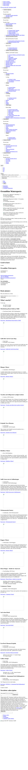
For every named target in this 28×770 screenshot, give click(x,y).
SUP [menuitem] (7, 101)
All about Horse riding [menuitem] (13, 109)
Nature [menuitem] (7, 133)
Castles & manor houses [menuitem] (11, 130)
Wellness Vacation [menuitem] (12, 59)
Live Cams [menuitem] (8, 160)
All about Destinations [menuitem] (10, 124)
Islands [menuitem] (7, 128)
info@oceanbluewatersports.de (7, 275)
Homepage (5, 185)
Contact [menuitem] (7, 163)
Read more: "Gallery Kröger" (7, 670)
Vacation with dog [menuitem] (9, 63)
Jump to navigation (7, 2)
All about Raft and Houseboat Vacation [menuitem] (16, 40)
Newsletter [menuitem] (8, 159)
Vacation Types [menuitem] (6, 17)
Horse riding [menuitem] (8, 105)
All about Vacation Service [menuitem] (11, 158)
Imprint (4, 716)
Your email (3, 693)
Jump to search (6, 3)
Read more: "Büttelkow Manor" (7, 461)
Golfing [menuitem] (7, 103)
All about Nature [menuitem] (11, 137)
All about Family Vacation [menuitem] (13, 30)
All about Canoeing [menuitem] (12, 97)
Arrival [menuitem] (7, 162)
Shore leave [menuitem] (8, 43)
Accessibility (5, 717)
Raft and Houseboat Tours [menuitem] (13, 42)
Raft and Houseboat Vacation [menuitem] (11, 36)
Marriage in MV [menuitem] (9, 64)
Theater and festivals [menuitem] (10, 149)
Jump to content (6, 1)
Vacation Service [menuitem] (7, 152)
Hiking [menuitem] (7, 82)
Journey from (3, 295)
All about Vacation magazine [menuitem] (12, 15)
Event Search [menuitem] (8, 146)
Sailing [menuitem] (7, 102)
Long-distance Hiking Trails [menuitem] (14, 89)
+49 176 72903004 (4, 276)
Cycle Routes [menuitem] (11, 81)
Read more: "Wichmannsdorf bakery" (8, 521)
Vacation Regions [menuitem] (9, 125)
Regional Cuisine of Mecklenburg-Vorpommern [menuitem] (15, 117)
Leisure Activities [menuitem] (11, 32)
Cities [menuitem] (7, 127)
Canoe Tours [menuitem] (11, 99)
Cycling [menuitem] (7, 74)
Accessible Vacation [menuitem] (10, 60)
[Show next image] (2, 217)
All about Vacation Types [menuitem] (11, 23)
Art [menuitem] (6, 148)
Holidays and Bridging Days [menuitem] (12, 151)
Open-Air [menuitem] (8, 150)
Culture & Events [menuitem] (7, 140)
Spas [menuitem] (9, 56)
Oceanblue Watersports (8, 188)
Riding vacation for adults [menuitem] (13, 110)
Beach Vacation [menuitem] (9, 24)
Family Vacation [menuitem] (9, 25)
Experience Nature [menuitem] (9, 116)
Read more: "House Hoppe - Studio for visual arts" (11, 579)
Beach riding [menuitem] (11, 114)
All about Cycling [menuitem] (12, 79)
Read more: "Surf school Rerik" (7, 625)
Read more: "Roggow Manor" (7, 550)
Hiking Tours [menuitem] (11, 88)
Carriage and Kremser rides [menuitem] (14, 115)
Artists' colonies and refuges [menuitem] (11, 129)
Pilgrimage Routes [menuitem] (12, 91)
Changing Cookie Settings (8, 718)
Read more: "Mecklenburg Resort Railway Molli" (11, 320)
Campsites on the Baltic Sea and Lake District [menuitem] (15, 35)
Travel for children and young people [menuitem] (13, 65)
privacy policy (19, 707)
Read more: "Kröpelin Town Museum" (9, 432)
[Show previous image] (1, 217)
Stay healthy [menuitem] (10, 57)
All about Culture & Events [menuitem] (11, 145)
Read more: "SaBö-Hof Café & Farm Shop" (10, 349)
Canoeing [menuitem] (8, 93)
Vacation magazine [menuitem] (7, 9)
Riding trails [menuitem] (10, 111)
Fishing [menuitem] (7, 92)
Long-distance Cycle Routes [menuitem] (14, 80)
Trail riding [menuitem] (10, 113)
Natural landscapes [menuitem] (12, 138)
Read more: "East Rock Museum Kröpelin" (9, 652)
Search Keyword (5, 176)
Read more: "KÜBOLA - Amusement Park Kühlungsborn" (13, 684)
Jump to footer (6, 5)
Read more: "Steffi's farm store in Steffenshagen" (11, 492)
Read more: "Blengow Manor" (7, 376)
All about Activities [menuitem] (10, 73)
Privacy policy (6, 715)
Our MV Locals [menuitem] (9, 16)
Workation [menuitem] (8, 66)
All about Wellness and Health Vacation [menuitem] (16, 54)
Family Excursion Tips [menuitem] (13, 31)
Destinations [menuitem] (6, 119)
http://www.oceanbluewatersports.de (8, 277)
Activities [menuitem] (5, 67)
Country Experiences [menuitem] (12, 49)
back (2, 165)
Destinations (5, 187)
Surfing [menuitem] (7, 100)
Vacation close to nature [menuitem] (10, 61)
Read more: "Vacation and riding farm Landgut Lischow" (12, 405)
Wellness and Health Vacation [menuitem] (12, 50)
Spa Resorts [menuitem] (8, 131)
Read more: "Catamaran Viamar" (7, 594)
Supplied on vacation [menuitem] (12, 58)
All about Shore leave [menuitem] (12, 47)
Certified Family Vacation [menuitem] (13, 34)
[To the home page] (8, 7)
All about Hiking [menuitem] (11, 87)
